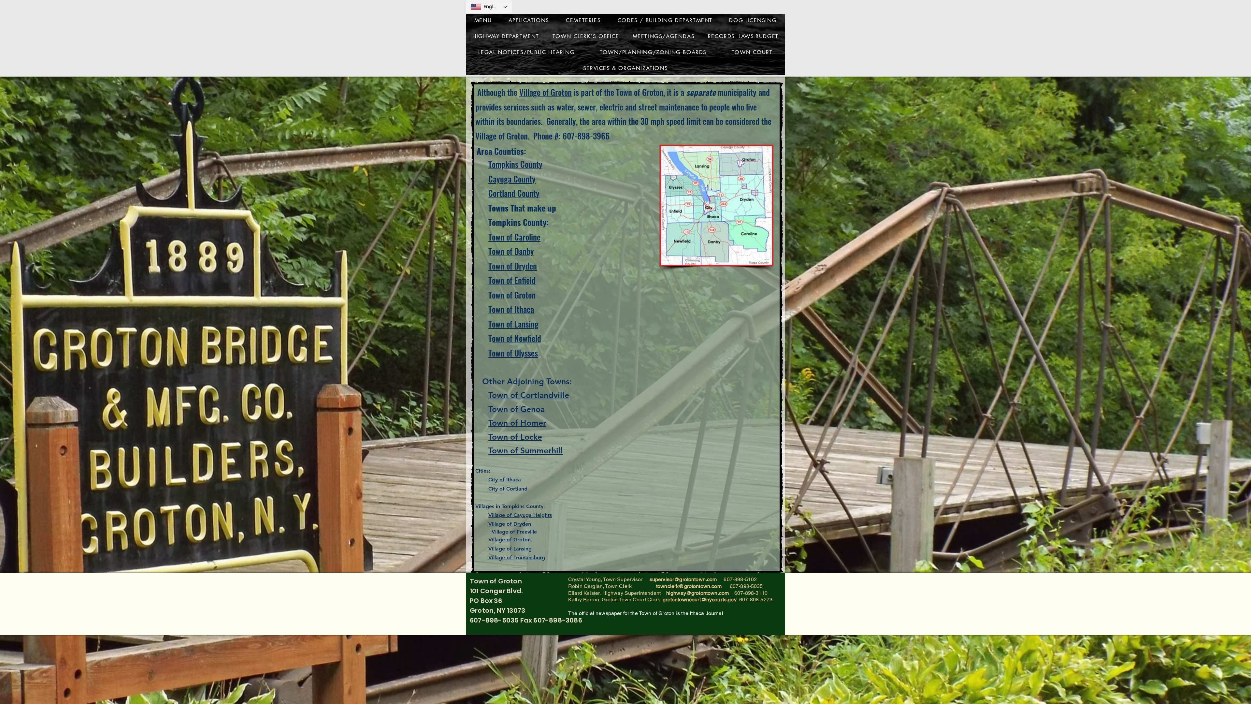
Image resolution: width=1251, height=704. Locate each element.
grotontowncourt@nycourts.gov (699, 599)
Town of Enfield (512, 280)
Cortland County (513, 193)
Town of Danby (511, 251)
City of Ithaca (504, 480)
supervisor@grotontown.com (683, 579)
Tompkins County (515, 164)
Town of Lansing (513, 324)
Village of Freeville (514, 532)
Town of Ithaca (511, 309)
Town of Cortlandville (528, 395)
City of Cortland (507, 489)
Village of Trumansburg (516, 557)
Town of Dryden (512, 266)
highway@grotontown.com (697, 593)
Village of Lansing (510, 549)
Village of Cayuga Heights (520, 515)
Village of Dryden (509, 524)
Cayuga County (512, 179)
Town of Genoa (516, 409)
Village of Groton (545, 92)
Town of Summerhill (525, 450)
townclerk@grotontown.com (689, 586)
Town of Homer (517, 423)
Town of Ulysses (513, 353)
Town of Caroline (514, 237)
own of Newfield (516, 338)
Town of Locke (515, 437)
